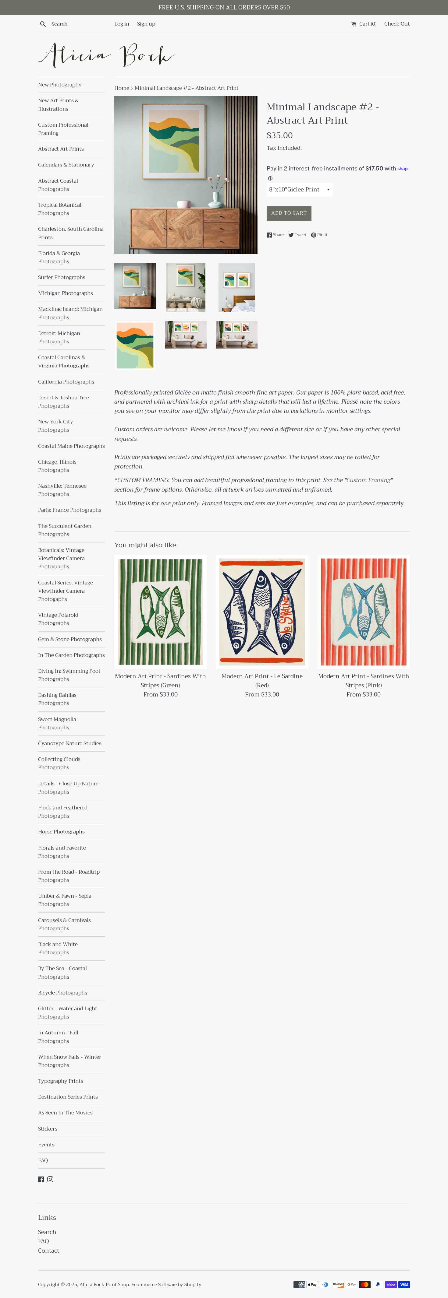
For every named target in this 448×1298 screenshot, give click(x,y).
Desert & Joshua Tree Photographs (63, 401)
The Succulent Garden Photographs (64, 530)
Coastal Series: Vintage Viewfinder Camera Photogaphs (65, 591)
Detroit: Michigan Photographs (59, 337)
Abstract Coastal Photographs (58, 185)
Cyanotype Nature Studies (69, 743)
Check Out (397, 23)
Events (46, 1144)
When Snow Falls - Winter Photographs (69, 1061)
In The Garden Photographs (71, 655)
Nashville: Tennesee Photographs (62, 490)
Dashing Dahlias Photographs (57, 699)
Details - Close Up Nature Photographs (68, 787)
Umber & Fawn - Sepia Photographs (64, 900)
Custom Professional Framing (63, 129)
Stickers (47, 1128)
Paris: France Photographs (69, 510)
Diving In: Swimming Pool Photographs (69, 675)
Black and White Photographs (58, 948)
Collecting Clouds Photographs (59, 763)
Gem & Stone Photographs (70, 639)
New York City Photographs (55, 425)
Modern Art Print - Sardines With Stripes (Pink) (363, 680)
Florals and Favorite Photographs (62, 852)
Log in (121, 23)
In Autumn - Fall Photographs (58, 1036)
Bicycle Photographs (62, 992)
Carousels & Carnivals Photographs (64, 924)
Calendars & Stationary (66, 164)
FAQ (43, 1160)
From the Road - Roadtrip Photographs (69, 876)
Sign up (146, 23)
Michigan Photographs (65, 293)
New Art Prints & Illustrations (58, 104)
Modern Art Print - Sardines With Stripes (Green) (160, 680)
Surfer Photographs (61, 277)
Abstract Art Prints (61, 149)
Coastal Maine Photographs (71, 446)
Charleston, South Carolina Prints (71, 233)
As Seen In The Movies (65, 1112)
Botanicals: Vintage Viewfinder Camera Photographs (61, 558)
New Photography (60, 84)
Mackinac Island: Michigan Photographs (70, 313)
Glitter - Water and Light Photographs (67, 1012)
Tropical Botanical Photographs (59, 209)
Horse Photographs (61, 831)
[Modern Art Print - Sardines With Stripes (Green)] (160, 612)
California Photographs (66, 381)
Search (47, 1232)
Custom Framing (368, 480)
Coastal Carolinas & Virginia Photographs (64, 361)
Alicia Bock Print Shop (104, 1285)
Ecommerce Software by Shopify (166, 1285)
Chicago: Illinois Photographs (57, 466)
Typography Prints (60, 1081)
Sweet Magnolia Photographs (57, 723)
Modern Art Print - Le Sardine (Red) (262, 680)
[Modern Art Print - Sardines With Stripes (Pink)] (364, 612)
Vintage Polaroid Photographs (58, 619)
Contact (48, 1251)
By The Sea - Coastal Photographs (62, 972)
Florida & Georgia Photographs (59, 257)
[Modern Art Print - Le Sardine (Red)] (262, 612)
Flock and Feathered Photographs (62, 811)
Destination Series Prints (68, 1097)
